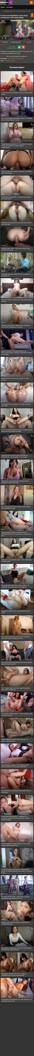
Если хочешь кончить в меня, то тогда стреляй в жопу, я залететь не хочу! (16, 714)
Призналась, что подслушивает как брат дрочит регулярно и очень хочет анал (15, 481)
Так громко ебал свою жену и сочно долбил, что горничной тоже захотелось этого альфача (15, 586)
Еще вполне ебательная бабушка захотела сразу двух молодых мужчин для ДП (16, 663)
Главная (3, 7)
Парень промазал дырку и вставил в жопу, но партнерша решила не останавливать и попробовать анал (16, 533)
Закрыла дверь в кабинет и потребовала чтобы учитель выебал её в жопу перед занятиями (15, 765)
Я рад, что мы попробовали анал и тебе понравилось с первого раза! (16, 560)
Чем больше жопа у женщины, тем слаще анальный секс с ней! (15, 405)
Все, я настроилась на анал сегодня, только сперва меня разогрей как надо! (15, 507)
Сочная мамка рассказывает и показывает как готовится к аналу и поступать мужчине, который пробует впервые (15, 818)
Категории (10, 7)
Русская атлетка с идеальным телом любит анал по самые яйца (16, 791)
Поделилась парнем (9, 60)
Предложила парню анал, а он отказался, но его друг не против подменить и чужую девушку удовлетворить (16, 145)
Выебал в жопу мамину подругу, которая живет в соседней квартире (15, 923)
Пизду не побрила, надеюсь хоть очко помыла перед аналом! (16, 300)
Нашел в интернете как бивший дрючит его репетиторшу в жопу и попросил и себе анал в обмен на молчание (16, 352)
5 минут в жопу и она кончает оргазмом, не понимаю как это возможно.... (16, 172)
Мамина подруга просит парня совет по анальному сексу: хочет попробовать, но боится (15, 326)
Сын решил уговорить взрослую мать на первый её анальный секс (15, 275)
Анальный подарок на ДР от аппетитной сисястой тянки (15, 611)
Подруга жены (19, 58)
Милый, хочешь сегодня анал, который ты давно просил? (15, 379)
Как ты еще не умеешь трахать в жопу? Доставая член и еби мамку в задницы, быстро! (15, 637)
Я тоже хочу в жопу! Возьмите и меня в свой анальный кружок (16, 93)
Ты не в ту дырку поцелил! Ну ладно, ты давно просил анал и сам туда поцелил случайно (16, 430)
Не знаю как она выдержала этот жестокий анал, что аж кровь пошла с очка (16, 1000)
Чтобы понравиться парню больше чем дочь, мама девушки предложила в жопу (15, 844)
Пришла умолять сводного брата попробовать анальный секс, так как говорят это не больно (14, 456)
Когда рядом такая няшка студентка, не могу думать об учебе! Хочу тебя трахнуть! (16, 948)
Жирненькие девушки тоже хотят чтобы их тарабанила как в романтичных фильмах (13, 974)
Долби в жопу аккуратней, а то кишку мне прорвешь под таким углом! (16, 197)
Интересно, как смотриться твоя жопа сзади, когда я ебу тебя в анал (16, 223)
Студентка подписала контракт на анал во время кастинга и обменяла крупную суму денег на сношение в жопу (16, 871)
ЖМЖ (13, 58)
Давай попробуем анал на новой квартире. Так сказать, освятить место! (14, 740)
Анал (9, 58)
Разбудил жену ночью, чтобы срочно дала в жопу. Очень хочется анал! (15, 249)
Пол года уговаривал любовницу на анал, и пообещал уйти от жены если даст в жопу (16, 119)
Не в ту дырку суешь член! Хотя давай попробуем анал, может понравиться (15, 689)
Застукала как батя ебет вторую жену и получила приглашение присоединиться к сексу (15, 897)
